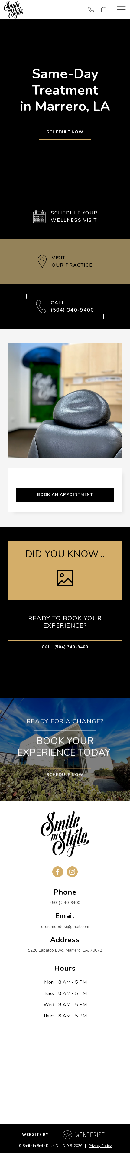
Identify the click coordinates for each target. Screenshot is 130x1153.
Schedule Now (65, 132)
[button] (121, 10)
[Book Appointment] (106, 10)
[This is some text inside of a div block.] (93, 10)
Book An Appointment (65, 494)
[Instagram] (72, 871)
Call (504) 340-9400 (65, 647)
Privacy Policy (100, 1145)
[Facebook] (57, 871)
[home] (13, 9)
